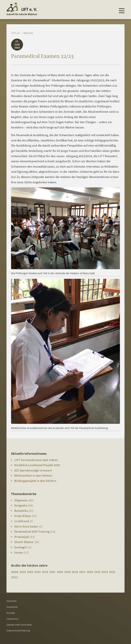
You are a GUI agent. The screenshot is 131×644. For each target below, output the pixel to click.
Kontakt (10, 612)
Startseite (11, 600)
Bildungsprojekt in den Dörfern (35, 481)
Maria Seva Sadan (26, 526)
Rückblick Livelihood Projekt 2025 (37, 465)
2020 (60, 572)
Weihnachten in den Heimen (33, 475)
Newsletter (12, 606)
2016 (90, 572)
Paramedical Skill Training (31, 531)
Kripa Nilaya (22, 516)
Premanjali (21, 537)
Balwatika (21, 511)
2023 (37, 572)
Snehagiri (20, 547)
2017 (82, 572)
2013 (112, 572)
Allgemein (21, 500)
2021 (52, 572)
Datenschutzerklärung (18, 630)
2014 (104, 572)
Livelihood (21, 521)
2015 (97, 572)
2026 (14, 572)
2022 (45, 572)
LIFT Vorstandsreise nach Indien (36, 460)
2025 (22, 572)
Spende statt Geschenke (19, 624)
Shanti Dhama (23, 542)
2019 (67, 572)
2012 (14, 577)
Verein (18, 552)
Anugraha (20, 505)
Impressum (12, 618)
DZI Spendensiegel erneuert (33, 470)
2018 (75, 572)
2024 (30, 572)
